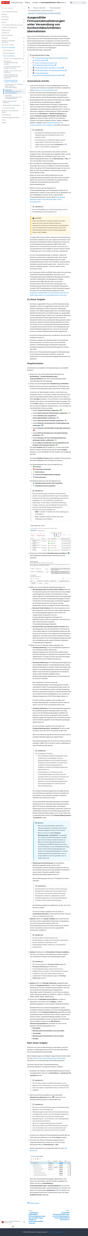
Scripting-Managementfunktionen (11, 117)
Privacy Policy (52, 1232)
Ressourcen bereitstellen (8, 47)
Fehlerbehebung (6, 114)
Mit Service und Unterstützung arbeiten (10, 111)
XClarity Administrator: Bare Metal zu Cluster (48, 68)
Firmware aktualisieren (9, 56)
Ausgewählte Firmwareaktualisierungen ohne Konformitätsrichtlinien (13, 97)
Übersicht (4, 14)
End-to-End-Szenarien (9, 108)
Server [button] (6, 2)
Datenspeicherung (17, 2)
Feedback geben (34, 1203)
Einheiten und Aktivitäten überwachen (8, 41)
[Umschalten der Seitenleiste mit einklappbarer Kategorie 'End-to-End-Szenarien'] (24, 108)
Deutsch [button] (62, 2)
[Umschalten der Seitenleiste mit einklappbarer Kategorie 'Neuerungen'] (24, 19)
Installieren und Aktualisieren (9, 27)
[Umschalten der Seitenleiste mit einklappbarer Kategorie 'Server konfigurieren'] (24, 50)
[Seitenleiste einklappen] (13, 1226)
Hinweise (4, 122)
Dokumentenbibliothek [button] (47, 2)
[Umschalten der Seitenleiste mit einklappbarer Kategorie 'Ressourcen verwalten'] (24, 45)
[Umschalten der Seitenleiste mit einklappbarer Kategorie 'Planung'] (24, 22)
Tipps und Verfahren (7, 35)
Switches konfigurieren (9, 53)
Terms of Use (61, 1232)
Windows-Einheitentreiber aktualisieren (10, 101)
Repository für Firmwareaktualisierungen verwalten (11, 62)
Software (27, 2)
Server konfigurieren (8, 50)
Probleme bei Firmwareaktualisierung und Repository (49, 1058)
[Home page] (28, 8)
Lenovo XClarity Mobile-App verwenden (12, 25)
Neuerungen (5, 19)
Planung (4, 22)
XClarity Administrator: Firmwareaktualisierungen (50, 70)
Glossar (4, 120)
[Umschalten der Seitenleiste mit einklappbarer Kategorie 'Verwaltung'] (24, 38)
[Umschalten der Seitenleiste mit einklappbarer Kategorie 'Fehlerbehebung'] (24, 115)
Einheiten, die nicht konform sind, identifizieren (13, 71)
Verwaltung (5, 38)
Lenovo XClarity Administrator (10, 11)
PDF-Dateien (5, 17)
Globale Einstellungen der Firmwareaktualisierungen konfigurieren (11, 76)
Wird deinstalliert (6, 30)
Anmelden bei (5, 32)
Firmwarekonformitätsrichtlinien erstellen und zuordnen (12, 67)
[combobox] (4, 8)
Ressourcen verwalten (8, 44)
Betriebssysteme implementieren (12, 105)
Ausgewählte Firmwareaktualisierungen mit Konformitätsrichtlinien (13, 91)
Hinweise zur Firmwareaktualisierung (14, 58)
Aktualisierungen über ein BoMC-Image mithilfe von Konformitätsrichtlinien (14, 86)
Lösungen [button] (35, 2)
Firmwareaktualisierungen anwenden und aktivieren (11, 81)
